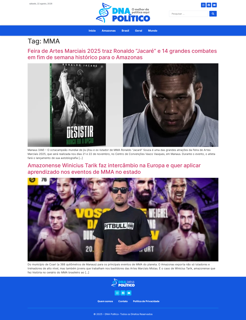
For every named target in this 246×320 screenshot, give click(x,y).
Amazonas (109, 30)
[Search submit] (213, 14)
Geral (138, 30)
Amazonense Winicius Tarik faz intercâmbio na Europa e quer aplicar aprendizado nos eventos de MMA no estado (114, 168)
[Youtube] (214, 5)
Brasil (125, 30)
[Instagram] (203, 5)
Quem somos (105, 301)
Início (92, 30)
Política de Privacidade (146, 301)
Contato (123, 301)
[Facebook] (209, 5)
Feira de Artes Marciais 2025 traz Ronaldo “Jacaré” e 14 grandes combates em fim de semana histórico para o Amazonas (122, 54)
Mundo (152, 30)
